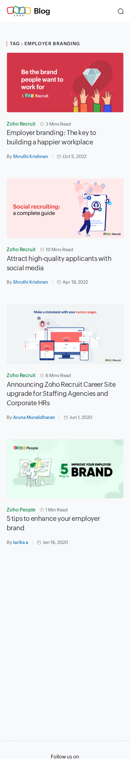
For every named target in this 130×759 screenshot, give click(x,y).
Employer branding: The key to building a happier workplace (51, 137)
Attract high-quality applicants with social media (59, 263)
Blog (42, 11)
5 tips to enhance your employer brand (53, 523)
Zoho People (21, 510)
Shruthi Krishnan (30, 156)
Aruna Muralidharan (34, 417)
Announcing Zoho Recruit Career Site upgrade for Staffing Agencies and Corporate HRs (61, 394)
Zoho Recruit (21, 124)
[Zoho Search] (121, 11)
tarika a (20, 542)
